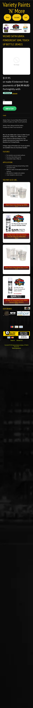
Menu (7, 17)
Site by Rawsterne (16, 348)
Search (13, 340)
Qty (4, 100)
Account (16, 17)
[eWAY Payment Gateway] (16, 338)
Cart (25, 17)
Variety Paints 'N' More (16, 8)
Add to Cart (10, 108)
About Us (19, 340)
